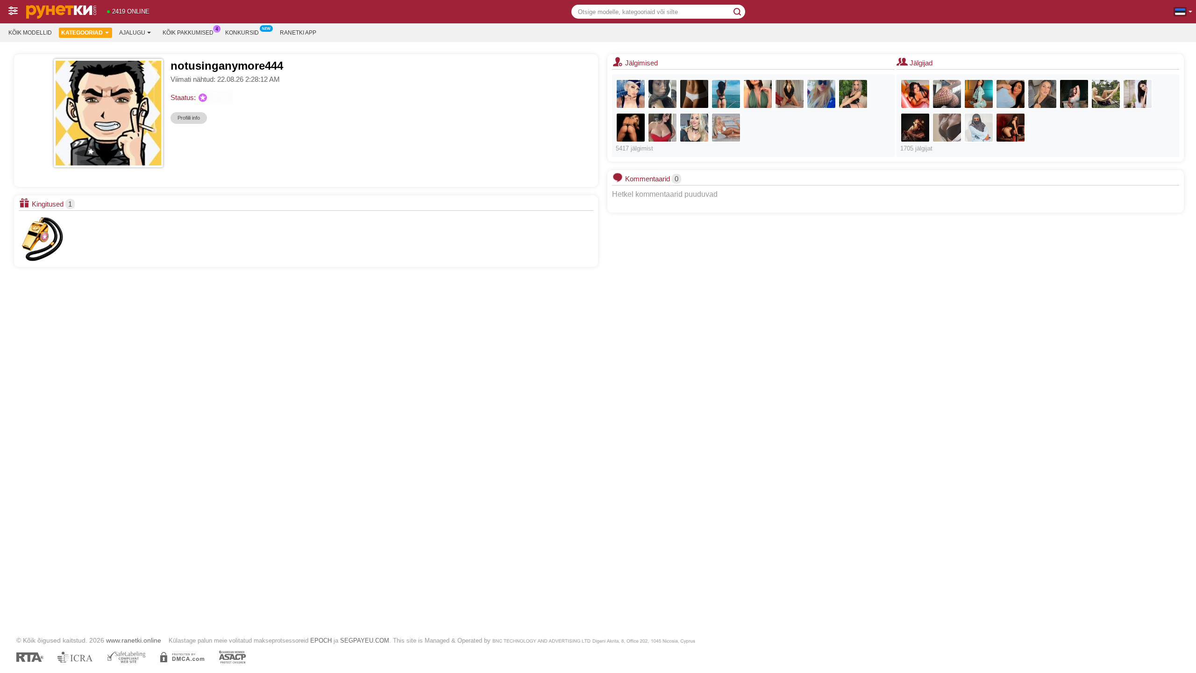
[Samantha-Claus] (1074, 94)
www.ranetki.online (133, 640)
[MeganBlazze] (915, 94)
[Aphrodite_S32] (789, 94)
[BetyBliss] (853, 94)
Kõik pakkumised (188, 32)
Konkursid (242, 32)
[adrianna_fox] (726, 128)
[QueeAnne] (947, 94)
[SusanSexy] (662, 94)
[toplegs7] (758, 94)
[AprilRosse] (1010, 94)
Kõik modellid (30, 32)
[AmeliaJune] (1138, 94)
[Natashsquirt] (694, 94)
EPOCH (321, 640)
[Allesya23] (694, 128)
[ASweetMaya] (726, 94)
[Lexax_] (631, 94)
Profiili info (189, 118)
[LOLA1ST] (947, 128)
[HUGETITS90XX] (662, 128)
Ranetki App (298, 32)
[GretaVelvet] (915, 128)
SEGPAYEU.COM (364, 640)
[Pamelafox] (821, 94)
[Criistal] (1010, 128)
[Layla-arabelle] (979, 128)
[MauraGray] (979, 94)
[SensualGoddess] (1106, 94)
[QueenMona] (631, 128)
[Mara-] (1042, 94)
